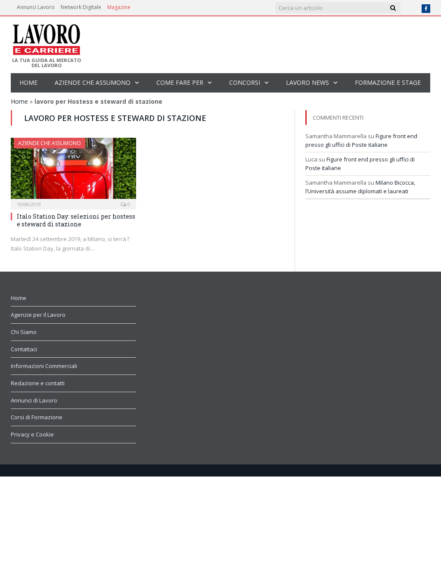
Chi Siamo (24, 332)
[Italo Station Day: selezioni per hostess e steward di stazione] (73, 171)
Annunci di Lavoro (34, 400)
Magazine (118, 7)
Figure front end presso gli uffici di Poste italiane (361, 140)
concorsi (244, 82)
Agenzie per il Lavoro (38, 315)
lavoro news (307, 82)
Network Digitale (81, 7)
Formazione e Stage (388, 82)
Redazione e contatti (38, 383)
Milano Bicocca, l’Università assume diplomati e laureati (360, 187)
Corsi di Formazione (36, 417)
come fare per (179, 82)
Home (28, 82)
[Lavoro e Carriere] (46, 37)
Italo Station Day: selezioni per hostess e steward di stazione (76, 220)
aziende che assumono (92, 82)
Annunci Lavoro (36, 7)
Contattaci (24, 349)
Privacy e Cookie (32, 434)
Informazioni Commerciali (44, 366)
